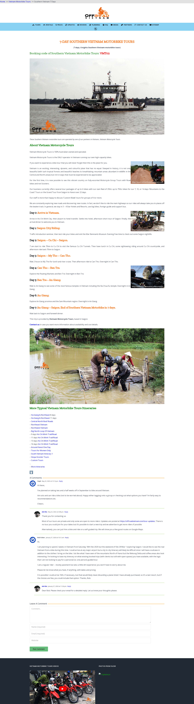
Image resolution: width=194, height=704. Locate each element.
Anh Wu (44, 512)
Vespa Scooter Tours (40, 457)
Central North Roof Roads (42, 421)
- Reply (60, 481)
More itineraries (38, 466)
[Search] (95, 29)
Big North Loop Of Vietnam (42, 431)
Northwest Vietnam (39, 428)
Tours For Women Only (41, 450)
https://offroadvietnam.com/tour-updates (137, 521)
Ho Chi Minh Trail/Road (47, 434)
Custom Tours (37, 460)
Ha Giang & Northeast (40, 415)
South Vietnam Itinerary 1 (42, 454)
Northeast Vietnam (39, 424)
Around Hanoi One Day (41, 447)
